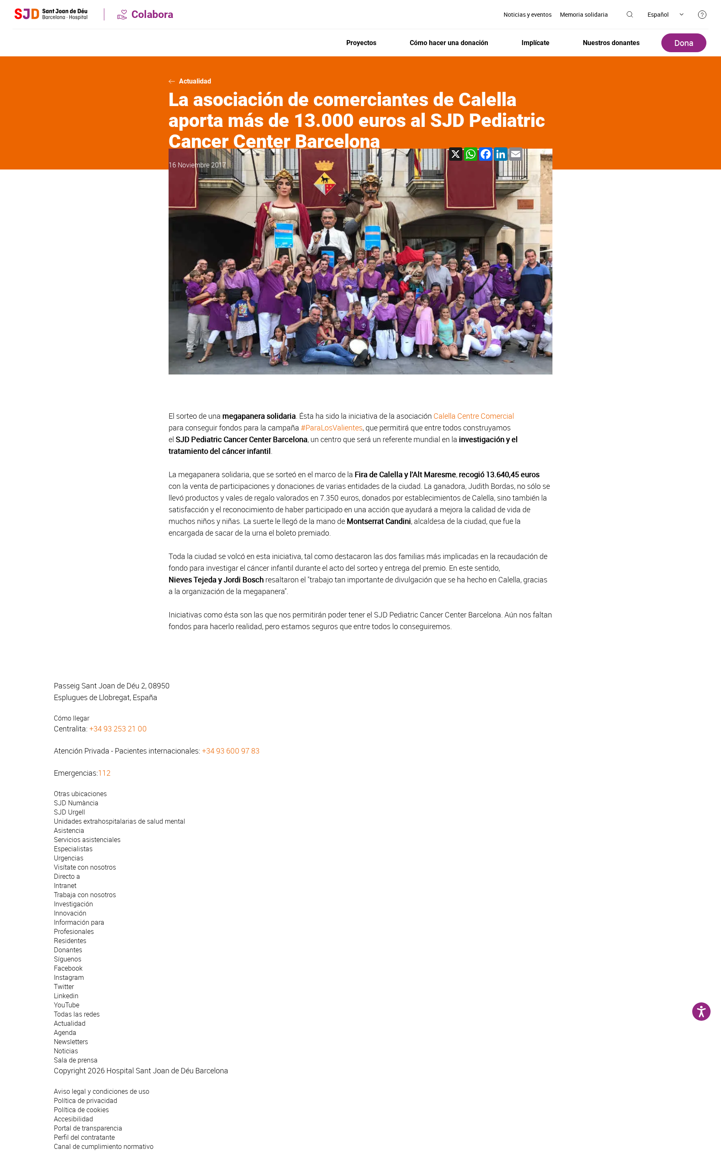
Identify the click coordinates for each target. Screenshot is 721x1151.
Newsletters (71, 1041)
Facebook (68, 968)
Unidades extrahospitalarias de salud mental (119, 821)
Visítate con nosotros (85, 867)
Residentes (70, 940)
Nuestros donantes (611, 43)
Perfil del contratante (84, 1137)
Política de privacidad (85, 1100)
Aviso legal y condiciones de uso (101, 1091)
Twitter (64, 986)
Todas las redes (77, 1014)
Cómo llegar (71, 718)
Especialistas (73, 848)
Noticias (66, 1050)
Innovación (70, 913)
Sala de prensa (76, 1060)
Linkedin (66, 995)
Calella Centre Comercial (474, 416)
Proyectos (361, 43)
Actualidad (195, 81)
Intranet (65, 885)
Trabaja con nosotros (85, 894)
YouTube (66, 1004)
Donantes (68, 949)
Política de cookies (81, 1109)
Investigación (73, 903)
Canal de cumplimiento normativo (104, 1146)
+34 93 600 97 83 (231, 751)
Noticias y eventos (528, 14)
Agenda (65, 1032)
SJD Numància (76, 802)
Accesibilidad (73, 1118)
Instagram (69, 977)
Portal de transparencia (88, 1128)
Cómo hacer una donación (449, 43)
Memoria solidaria (584, 14)
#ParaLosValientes (332, 427)
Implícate (536, 43)
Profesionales (74, 931)
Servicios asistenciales (87, 839)
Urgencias (68, 858)
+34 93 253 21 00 (118, 728)
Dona (683, 42)
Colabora (152, 14)
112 (104, 773)
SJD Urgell (69, 812)
